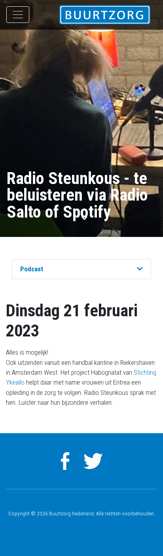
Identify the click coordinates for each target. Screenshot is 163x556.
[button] (140, 269)
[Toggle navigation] (17, 14)
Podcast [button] (31, 269)
